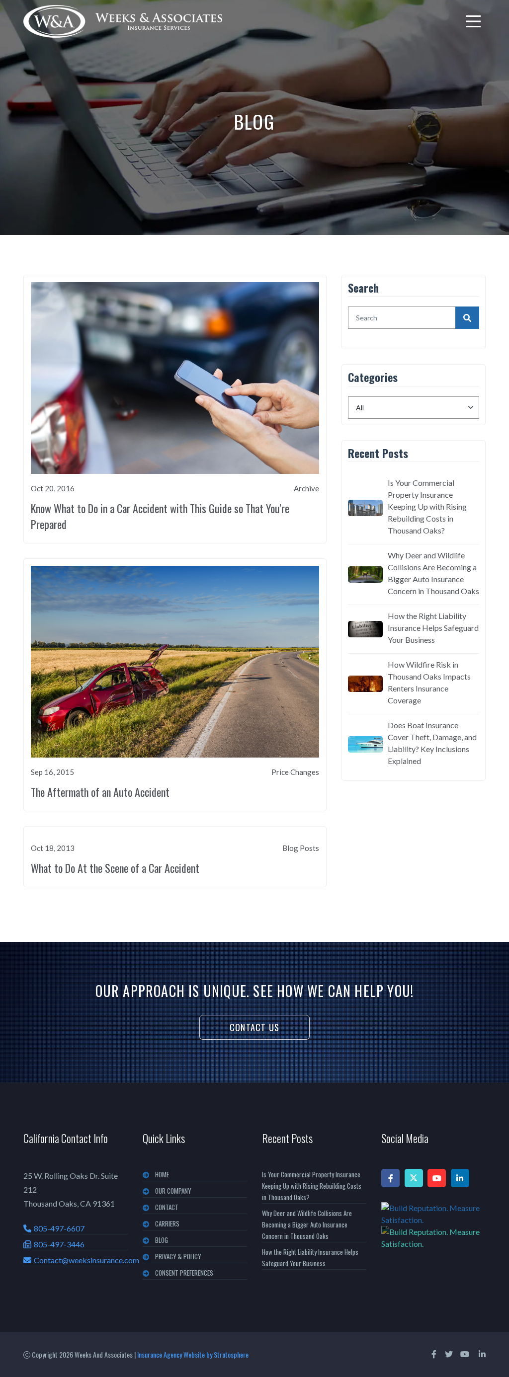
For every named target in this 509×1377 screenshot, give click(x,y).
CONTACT (166, 1207)
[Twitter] (414, 1178)
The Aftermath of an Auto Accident (100, 792)
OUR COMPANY (173, 1191)
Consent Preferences (184, 1273)
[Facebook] (390, 1178)
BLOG (161, 1240)
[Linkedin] (460, 1178)
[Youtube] (436, 1178)
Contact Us (254, 1027)
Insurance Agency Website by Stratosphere (193, 1354)
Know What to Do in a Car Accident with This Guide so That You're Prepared (160, 516)
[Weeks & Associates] (122, 21)
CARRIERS (167, 1223)
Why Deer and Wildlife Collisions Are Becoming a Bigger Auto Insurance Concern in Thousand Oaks (433, 573)
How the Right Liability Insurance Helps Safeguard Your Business (433, 627)
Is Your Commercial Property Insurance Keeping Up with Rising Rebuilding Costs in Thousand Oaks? (427, 506)
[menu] (473, 21)
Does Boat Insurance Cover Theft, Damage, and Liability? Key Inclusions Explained (432, 742)
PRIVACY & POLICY (178, 1256)
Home (162, 1174)
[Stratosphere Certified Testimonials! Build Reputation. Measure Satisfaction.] (433, 1226)
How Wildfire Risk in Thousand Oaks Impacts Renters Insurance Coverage (429, 682)
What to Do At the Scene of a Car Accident (115, 868)
